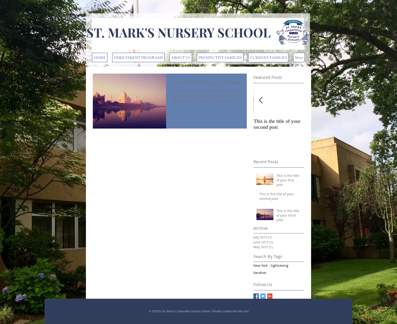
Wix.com (243, 311)
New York (260, 265)
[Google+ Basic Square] (269, 296)
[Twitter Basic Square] (263, 296)
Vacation (260, 272)
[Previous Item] (261, 100)
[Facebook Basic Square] (256, 296)
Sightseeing (279, 265)
